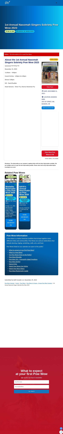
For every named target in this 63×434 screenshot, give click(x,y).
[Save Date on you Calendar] (15, 185)
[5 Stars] (10, 65)
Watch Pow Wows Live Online (18, 266)
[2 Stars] (6, 65)
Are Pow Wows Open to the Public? (20, 255)
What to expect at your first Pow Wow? (21, 250)
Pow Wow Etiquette (15, 257)
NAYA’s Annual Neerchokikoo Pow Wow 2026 (24, 191)
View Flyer (50, 87)
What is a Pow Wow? (16, 252)
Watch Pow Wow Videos (17, 268)
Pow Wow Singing (14, 262)
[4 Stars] (9, 65)
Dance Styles (13, 264)
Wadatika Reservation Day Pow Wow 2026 (10, 190)
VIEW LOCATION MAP (48, 107)
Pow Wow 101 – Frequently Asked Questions (23, 259)
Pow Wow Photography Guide (18, 271)
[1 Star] (5, 65)
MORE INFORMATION (10, 223)
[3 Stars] (8, 65)
